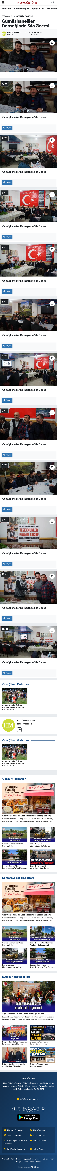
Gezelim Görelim (24, 16)
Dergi (25, 1162)
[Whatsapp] (38, 1109)
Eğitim (45, 1159)
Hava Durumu (39, 1130)
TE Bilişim (35, 1167)
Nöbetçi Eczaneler (15, 1130)
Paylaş (8, 128)
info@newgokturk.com (30, 1099)
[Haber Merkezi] (8, 725)
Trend (31, 1162)
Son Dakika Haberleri (16, 1149)
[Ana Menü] (3, 2)
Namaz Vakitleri (14, 1135)
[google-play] (28, 1118)
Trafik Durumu (39, 1135)
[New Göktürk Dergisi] (27, 2)
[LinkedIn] (28, 1109)
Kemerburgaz (21, 8)
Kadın (38, 1162)
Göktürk (6, 8)
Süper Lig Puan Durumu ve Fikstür (15, 1142)
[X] (19, 1109)
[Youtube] (33, 1109)
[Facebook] (14, 1109)
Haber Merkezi (24, 724)
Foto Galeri (7, 16)
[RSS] (43, 1109)
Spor (52, 1159)
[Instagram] (24, 1109)
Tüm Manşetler (39, 1141)
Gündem (52, 8)
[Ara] (52, 2)
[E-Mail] (19, 729)
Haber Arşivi (38, 1149)
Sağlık (18, 1162)
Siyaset (38, 1159)
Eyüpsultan (38, 8)
